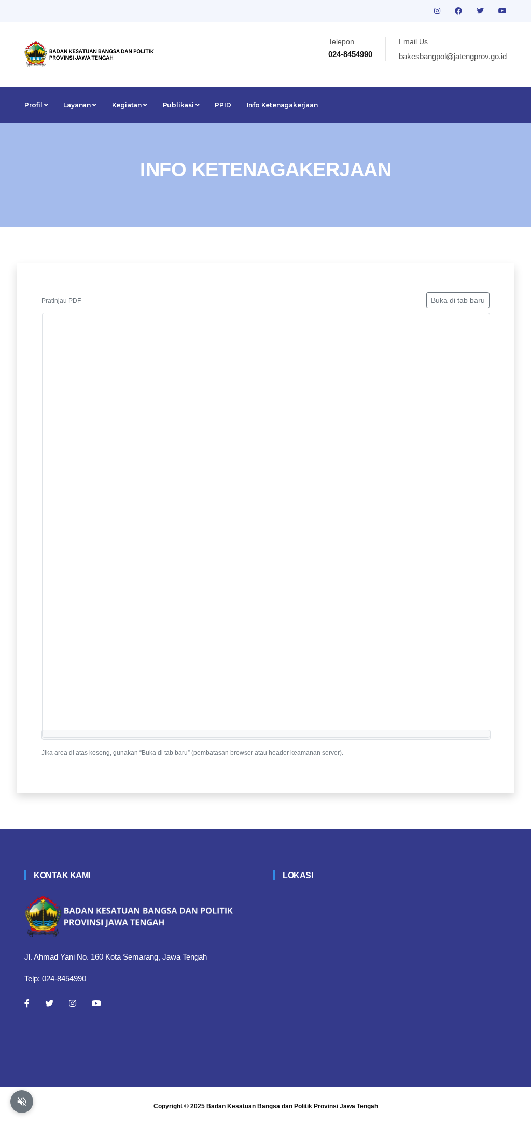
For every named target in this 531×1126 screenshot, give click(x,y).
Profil (34, 105)
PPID (223, 105)
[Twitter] (49, 1003)
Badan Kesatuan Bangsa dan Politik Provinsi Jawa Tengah (292, 1106)
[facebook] (459, 11)
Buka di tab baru (458, 300)
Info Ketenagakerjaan (282, 105)
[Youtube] (96, 1003)
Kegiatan (127, 105)
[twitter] (481, 11)
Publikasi (179, 105)
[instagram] (438, 11)
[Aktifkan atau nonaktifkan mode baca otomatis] (21, 1101)
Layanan (77, 105)
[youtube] (502, 11)
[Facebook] (27, 1003)
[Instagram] (72, 1003)
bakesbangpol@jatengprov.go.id (453, 56)
